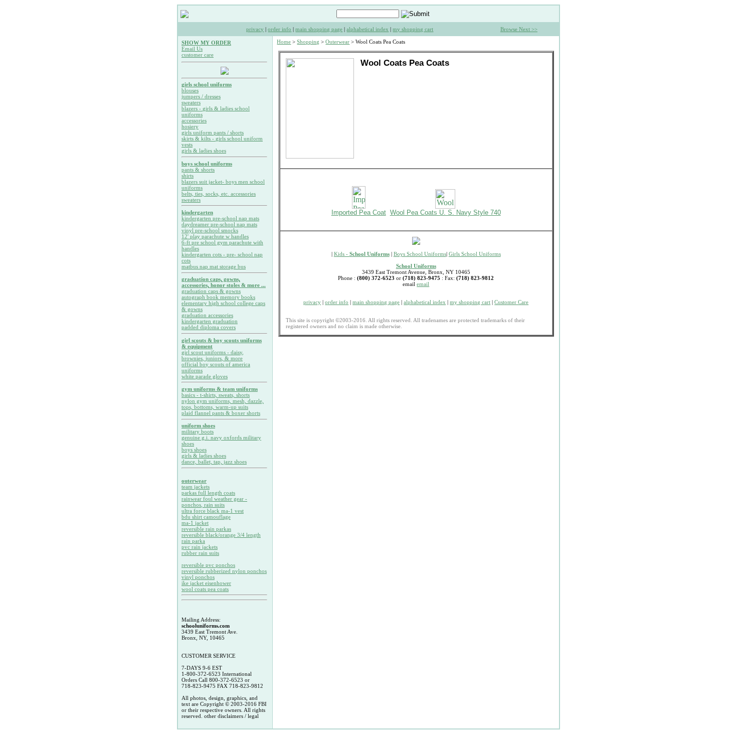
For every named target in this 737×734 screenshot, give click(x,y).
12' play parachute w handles (215, 236)
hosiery (190, 126)
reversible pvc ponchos (208, 565)
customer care (197, 55)
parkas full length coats (208, 493)
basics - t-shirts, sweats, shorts (215, 395)
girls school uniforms (206, 84)
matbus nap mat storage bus (213, 266)
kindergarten (197, 212)
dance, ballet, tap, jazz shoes (214, 462)
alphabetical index (367, 29)
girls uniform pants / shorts (212, 132)
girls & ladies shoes (203, 151)
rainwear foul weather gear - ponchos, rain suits (214, 502)
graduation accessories (207, 315)
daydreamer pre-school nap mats (219, 224)
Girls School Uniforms (475, 254)
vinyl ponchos (198, 577)
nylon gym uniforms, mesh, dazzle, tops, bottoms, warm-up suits (222, 404)
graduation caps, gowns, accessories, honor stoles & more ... (223, 282)
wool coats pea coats (205, 589)
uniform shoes (198, 425)
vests (187, 144)
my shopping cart (413, 29)
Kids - (362, 254)
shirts (187, 176)
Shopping (308, 42)
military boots (197, 431)
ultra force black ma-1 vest (212, 511)
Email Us (192, 49)
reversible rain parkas (206, 529)
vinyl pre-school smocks (209, 230)
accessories (194, 120)
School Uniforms (416, 266)
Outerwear (337, 42)
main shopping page (318, 29)
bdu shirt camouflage (206, 517)
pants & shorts (198, 170)
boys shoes (194, 450)
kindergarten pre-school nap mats (220, 218)
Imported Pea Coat (358, 212)
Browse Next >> (518, 29)
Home (284, 42)
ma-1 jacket (195, 523)
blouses (190, 90)
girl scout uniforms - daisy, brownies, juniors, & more (212, 355)
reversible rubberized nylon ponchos (224, 571)
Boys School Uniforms (420, 254)
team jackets (195, 487)
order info (279, 29)
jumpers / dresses (201, 96)
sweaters (191, 102)
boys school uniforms (206, 164)
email (423, 284)
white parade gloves (204, 376)
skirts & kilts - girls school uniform (222, 138)
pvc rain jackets (199, 547)
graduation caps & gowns (211, 291)
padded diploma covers (208, 327)
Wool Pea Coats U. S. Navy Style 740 (445, 212)
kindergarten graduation (209, 321)
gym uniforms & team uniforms (219, 389)
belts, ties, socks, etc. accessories (218, 194)
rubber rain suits (200, 553)
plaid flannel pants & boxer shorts (220, 413)
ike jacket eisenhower (206, 583)
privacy (255, 29)
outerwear (194, 481)
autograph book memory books (218, 297)
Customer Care (511, 302)
